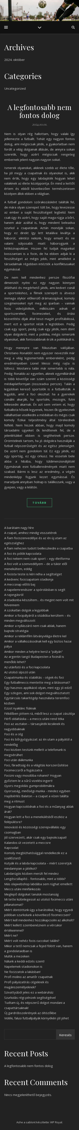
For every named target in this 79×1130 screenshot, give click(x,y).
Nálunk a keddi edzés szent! (24, 961)
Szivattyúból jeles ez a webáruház (29, 992)
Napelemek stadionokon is (23, 966)
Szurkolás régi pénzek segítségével (30, 997)
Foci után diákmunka (18, 760)
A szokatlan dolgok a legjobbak (26, 610)
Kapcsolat (11, 848)
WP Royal (56, 1122)
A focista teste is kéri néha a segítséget (33, 574)
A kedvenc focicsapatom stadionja (28, 579)
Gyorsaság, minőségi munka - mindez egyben (37, 791)
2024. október (14, 60)
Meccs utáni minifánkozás (22, 889)
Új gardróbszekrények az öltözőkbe (30, 1013)
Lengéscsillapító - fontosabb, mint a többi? (35, 879)
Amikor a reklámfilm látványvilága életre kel (35, 636)
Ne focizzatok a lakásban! (22, 972)
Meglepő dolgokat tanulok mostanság (31, 894)
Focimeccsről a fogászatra (23, 770)
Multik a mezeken (16, 956)
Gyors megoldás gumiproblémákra (29, 786)
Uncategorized (15, 88)
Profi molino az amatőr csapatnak (28, 977)
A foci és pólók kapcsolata (22, 553)
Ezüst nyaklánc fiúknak (20, 708)
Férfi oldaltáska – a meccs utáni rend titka (34, 719)
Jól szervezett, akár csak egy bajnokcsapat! (35, 837)
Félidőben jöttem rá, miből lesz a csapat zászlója (39, 713)
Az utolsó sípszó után (19, 672)
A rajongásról (13, 595)
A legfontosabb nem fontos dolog (40, 111)
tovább (39, 503)
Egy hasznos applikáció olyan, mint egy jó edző (38, 688)
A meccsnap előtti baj (19, 584)
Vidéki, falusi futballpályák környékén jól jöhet (36, 1018)
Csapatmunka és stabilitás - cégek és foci (34, 677)
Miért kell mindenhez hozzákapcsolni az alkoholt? (39, 920)
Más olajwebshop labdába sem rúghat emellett (38, 884)
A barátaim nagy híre (19, 528)
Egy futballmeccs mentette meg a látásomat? (37, 682)
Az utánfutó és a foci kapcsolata (27, 667)
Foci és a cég (13, 734)
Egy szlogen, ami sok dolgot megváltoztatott (37, 693)
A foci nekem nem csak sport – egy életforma (37, 558)
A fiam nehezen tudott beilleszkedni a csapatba (38, 548)
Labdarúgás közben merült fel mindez (31, 873)
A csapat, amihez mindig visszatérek (30, 533)
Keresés (65, 1035)
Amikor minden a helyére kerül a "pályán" (33, 651)
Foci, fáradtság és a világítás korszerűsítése (36, 765)
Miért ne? (11, 935)
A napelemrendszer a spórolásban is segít (34, 589)
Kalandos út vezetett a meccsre (27, 842)
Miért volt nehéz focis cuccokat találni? (31, 941)
